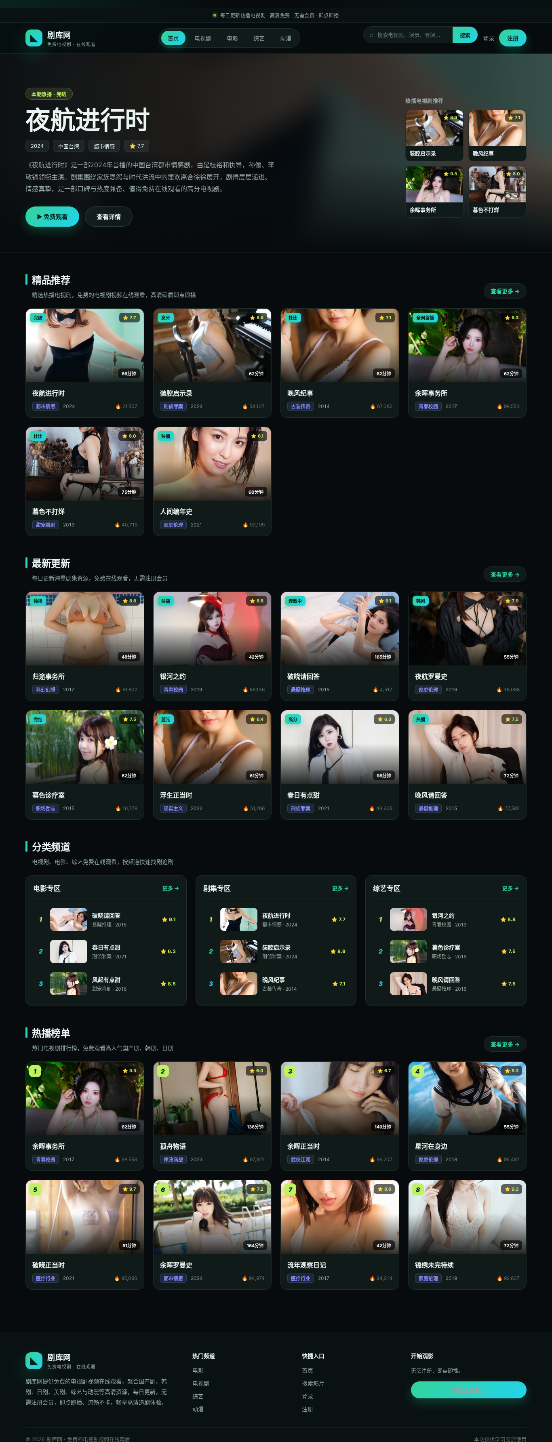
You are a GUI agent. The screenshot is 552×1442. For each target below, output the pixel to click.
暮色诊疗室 (48, 795)
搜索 (465, 35)
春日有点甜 (303, 795)
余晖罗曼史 (176, 1265)
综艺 (259, 38)
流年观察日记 (306, 1265)
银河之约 (173, 676)
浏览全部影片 (469, 1390)
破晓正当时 (48, 1265)
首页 (173, 38)
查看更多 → (505, 291)
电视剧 (202, 38)
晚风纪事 (300, 393)
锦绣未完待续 (434, 1265)
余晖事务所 (431, 393)
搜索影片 (313, 1383)
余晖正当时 (303, 1146)
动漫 (285, 38)
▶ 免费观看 (52, 217)
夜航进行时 (48, 393)
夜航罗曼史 (431, 676)
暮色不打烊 (48, 511)
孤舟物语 (173, 1146)
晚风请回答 (431, 795)
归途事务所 (48, 676)
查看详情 (109, 217)
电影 (232, 38)
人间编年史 (176, 511)
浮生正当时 (176, 795)
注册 (512, 38)
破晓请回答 (303, 676)
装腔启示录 (176, 393)
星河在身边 (431, 1146)
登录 (488, 38)
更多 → (170, 888)
